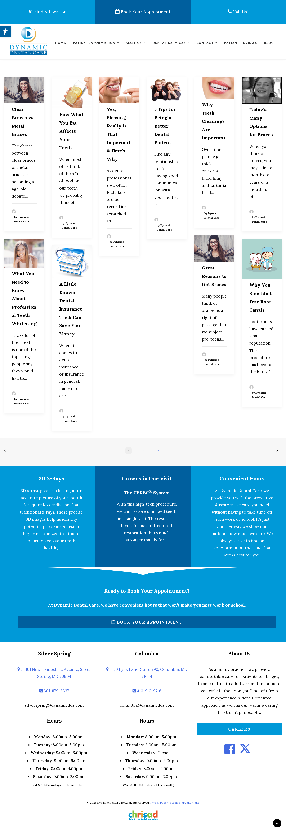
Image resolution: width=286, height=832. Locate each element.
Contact (205, 43)
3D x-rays (30, 490)
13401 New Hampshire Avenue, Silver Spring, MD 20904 (55, 673)
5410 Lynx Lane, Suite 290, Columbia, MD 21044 (147, 673)
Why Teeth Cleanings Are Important (213, 121)
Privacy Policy (158, 803)
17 (158, 450)
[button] (5, 31)
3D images (36, 519)
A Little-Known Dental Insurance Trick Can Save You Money (70, 309)
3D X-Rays (51, 478)
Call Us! (240, 12)
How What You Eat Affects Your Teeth (71, 131)
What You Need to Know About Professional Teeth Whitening (24, 298)
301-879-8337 (56, 690)
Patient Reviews (240, 43)
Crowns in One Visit (146, 478)
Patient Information (94, 43)
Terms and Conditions (184, 803)
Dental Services (169, 43)
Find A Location (49, 12)
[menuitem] (60, 43)
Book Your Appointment (144, 12)
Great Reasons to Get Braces (214, 276)
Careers (239, 729)
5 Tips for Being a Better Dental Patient (165, 125)
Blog (269, 43)
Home (60, 43)
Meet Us (134, 43)
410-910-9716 (148, 690)
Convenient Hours (242, 478)
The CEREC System (147, 493)
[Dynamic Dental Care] (28, 41)
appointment (226, 547)
